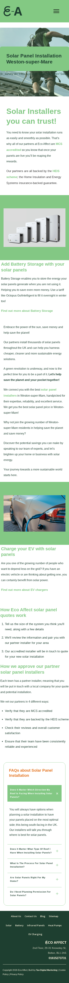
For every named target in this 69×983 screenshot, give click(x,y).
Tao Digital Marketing (46, 970)
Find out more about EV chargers (24, 590)
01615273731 (57, 958)
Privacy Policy (17, 974)
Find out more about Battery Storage (27, 311)
